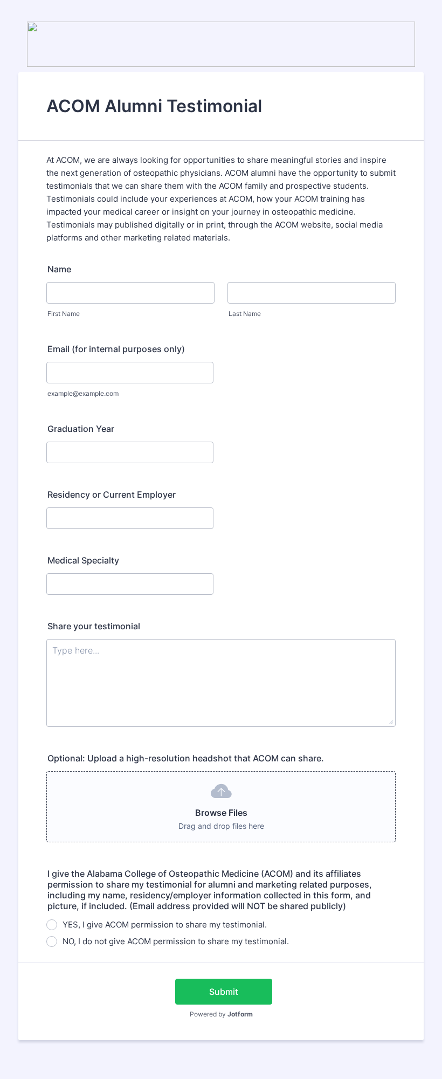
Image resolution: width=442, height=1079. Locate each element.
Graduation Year (80, 428)
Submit (223, 991)
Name (59, 269)
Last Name (245, 314)
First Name (63, 314)
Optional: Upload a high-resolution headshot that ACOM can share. (185, 758)
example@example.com (83, 393)
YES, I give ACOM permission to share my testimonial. (165, 924)
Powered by (221, 1014)
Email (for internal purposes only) (116, 348)
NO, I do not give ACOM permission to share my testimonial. (176, 941)
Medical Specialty (83, 560)
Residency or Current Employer (111, 494)
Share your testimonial (93, 626)
